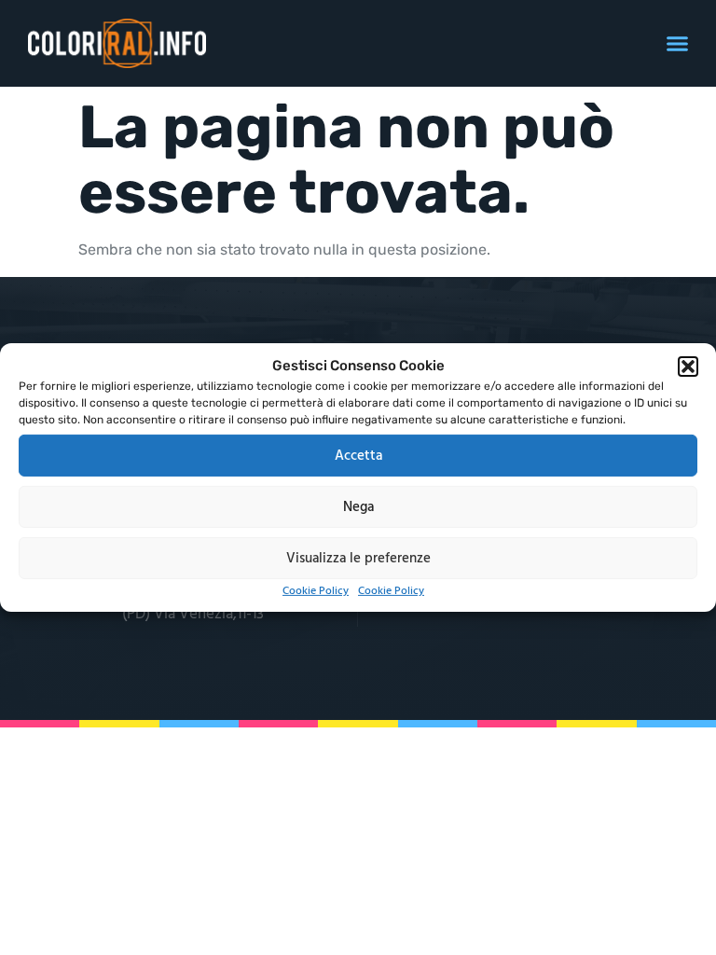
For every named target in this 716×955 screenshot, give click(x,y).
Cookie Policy (315, 591)
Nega (358, 506)
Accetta (358, 455)
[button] (688, 366)
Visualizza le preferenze (358, 558)
